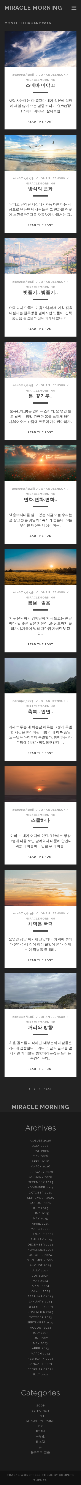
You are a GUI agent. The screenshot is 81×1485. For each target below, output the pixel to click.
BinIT (40, 1415)
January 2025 (40, 1239)
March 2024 (40, 1291)
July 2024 (40, 1270)
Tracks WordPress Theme (30, 1475)
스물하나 (40, 820)
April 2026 (40, 1161)
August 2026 (40, 1140)
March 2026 (40, 1166)
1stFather (40, 1410)
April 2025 (40, 1223)
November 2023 (40, 1312)
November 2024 (40, 1249)
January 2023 (40, 1363)
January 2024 (40, 1301)
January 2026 (40, 1177)
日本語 (40, 1441)
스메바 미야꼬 (40, 85)
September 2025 (40, 1197)
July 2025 (40, 1208)
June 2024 (40, 1275)
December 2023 (40, 1307)
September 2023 (40, 1322)
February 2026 (41, 1171)
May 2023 (40, 1343)
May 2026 (40, 1156)
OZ (40, 1426)
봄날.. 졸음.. (40, 602)
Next (47, 1088)
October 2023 (40, 1317)
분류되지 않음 (40, 1452)
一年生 (40, 1436)
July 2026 (40, 1145)
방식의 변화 (40, 188)
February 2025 (40, 1234)
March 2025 (40, 1228)
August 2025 (40, 1203)
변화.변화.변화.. (40, 499)
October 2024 (40, 1255)
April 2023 (40, 1348)
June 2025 (40, 1213)
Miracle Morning (33, 8)
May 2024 (40, 1280)
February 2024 (40, 1296)
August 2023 (40, 1327)
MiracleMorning (41, 80)
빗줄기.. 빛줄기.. (40, 292)
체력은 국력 (40, 923)
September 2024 (40, 1260)
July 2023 (40, 1332)
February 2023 (40, 1358)
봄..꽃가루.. (40, 395)
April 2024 (40, 1286)
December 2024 (40, 1244)
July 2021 (40, 1374)
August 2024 (40, 1265)
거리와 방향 (40, 1027)
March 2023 (40, 1353)
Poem (40, 1431)
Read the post (41, 121)
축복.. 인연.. (40, 711)
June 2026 (40, 1151)
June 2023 (40, 1338)
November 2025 (40, 1187)
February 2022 (40, 1369)
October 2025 (40, 1192)
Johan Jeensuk (52, 74)
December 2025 (40, 1182)
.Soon (40, 1405)
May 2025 (40, 1218)
